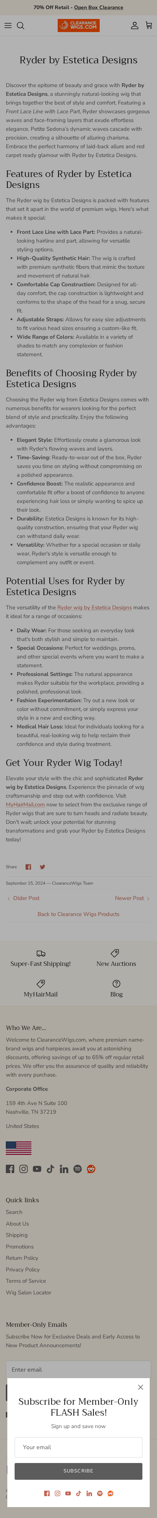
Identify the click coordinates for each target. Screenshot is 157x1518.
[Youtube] (68, 1493)
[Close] (141, 1387)
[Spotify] (100, 1493)
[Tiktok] (78, 1493)
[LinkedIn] (89, 1493)
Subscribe (78, 1471)
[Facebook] (47, 1493)
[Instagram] (57, 1493)
